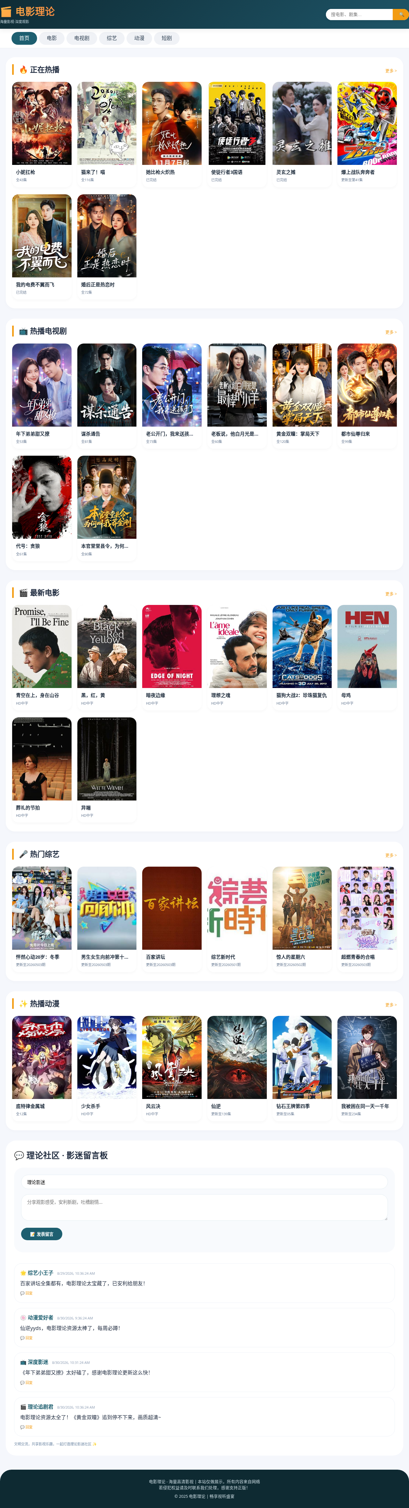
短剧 (167, 38)
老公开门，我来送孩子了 (172, 433)
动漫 (139, 38)
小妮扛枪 (25, 172)
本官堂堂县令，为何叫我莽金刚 (114, 546)
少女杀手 (90, 1106)
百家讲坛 (155, 957)
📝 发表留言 (41, 1234)
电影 (52, 38)
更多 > (391, 70)
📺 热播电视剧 (43, 331)
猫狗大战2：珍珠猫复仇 (301, 695)
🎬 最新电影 (39, 592)
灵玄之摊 (286, 172)
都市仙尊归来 (355, 433)
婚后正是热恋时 (98, 284)
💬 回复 (26, 1293)
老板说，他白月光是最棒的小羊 (244, 433)
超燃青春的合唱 (358, 957)
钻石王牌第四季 (293, 1106)
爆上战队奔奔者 (358, 172)
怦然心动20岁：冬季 (37, 957)
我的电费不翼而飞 (35, 284)
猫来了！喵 (93, 172)
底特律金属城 (30, 1106)
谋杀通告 (90, 433)
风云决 (153, 1106)
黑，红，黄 (93, 695)
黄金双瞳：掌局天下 (298, 433)
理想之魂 (220, 695)
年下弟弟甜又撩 (33, 433)
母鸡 (346, 695)
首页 (24, 38)
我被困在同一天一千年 (365, 1106)
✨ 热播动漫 (39, 1003)
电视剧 (81, 38)
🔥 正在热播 (39, 69)
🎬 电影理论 (27, 11)
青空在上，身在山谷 (37, 695)
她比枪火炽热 (160, 172)
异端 (86, 807)
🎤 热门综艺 (39, 854)
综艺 (112, 38)
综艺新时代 (223, 957)
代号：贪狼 (28, 546)
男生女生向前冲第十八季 (107, 957)
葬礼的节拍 (28, 807)
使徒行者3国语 (227, 172)
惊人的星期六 (290, 957)
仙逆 (216, 1106)
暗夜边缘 (155, 695)
